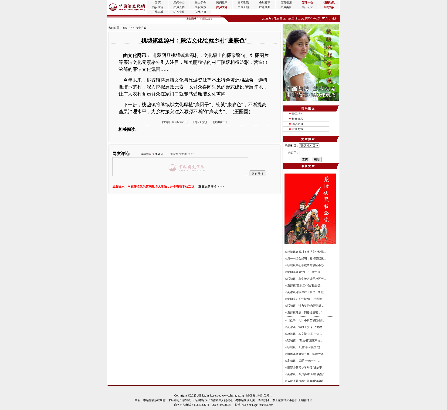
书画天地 (243, 7)
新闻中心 (179, 2)
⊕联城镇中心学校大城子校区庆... (305, 278)
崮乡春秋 (179, 11)
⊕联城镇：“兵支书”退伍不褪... (304, 340)
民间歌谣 (243, 2)
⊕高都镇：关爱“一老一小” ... (303, 360)
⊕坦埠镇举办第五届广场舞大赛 (304, 354)
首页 (124, 28)
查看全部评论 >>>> (182, 154)
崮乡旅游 (200, 7)
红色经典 (264, 7)
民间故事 (221, 2)
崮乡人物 (179, 7)
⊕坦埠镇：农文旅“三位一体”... (304, 333)
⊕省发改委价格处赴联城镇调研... (305, 381)
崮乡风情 (157, 7)
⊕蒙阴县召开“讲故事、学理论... (305, 299)
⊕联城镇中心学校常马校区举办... (305, 265)
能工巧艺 (307, 7)
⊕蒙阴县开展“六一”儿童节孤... (304, 272)
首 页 (158, 2)
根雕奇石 (297, 119)
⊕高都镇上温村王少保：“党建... (305, 327)
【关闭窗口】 (219, 122)
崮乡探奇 (200, 2)
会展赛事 (264, 2)
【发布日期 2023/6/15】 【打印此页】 (184, 122)
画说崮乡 (297, 124)
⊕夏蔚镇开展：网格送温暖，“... (305, 312)
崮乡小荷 (200, 11)
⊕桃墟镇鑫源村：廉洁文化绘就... (305, 251)
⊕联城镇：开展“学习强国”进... (304, 347)
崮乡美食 (286, 7)
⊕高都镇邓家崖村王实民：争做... (305, 292)
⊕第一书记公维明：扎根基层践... (305, 258)
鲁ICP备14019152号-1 (258, 395)
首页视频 (286, 2)
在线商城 (157, 11)
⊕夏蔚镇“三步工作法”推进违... (304, 285)
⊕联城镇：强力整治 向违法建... (304, 305)
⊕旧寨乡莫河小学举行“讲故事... (305, 367)
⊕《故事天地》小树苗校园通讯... (305, 320)
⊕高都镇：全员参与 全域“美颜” (305, 374)
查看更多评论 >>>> (211, 186)
